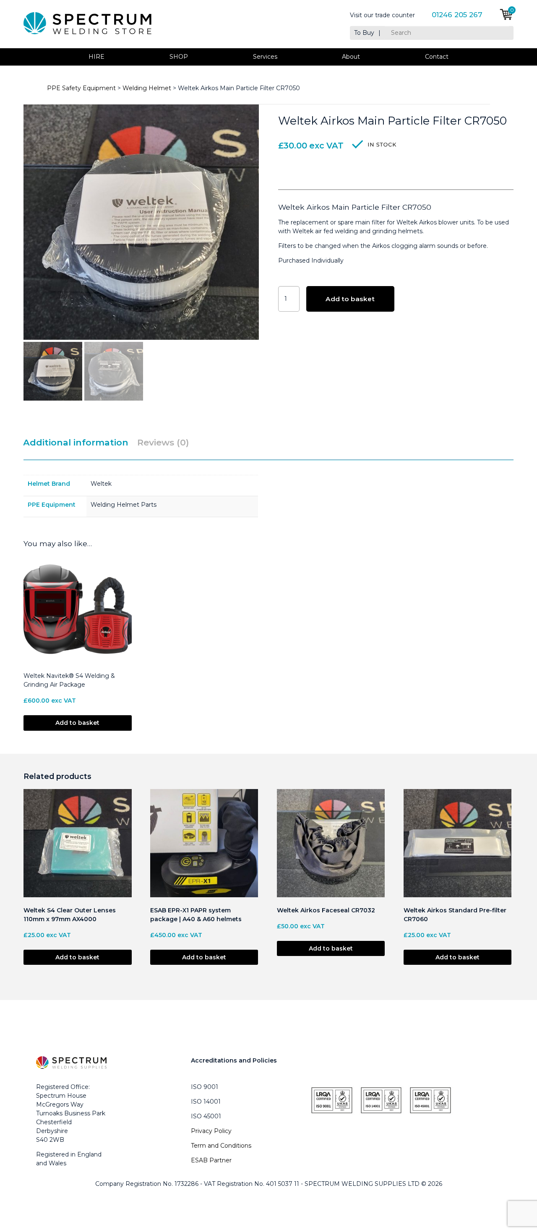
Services (265, 56)
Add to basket (350, 299)
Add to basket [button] (77, 723)
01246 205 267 (457, 15)
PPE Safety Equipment (81, 88)
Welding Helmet (147, 88)
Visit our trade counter (382, 15)
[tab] (79, 443)
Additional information (75, 442)
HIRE (96, 56)
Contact (436, 56)
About (351, 56)
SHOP (178, 56)
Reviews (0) (163, 442)
